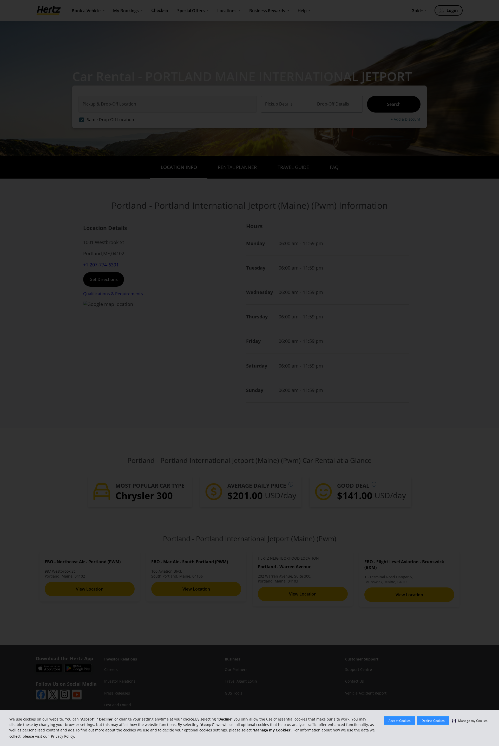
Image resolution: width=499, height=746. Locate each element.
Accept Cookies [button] (400, 720)
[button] (470, 720)
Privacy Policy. (63, 736)
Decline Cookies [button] (433, 720)
